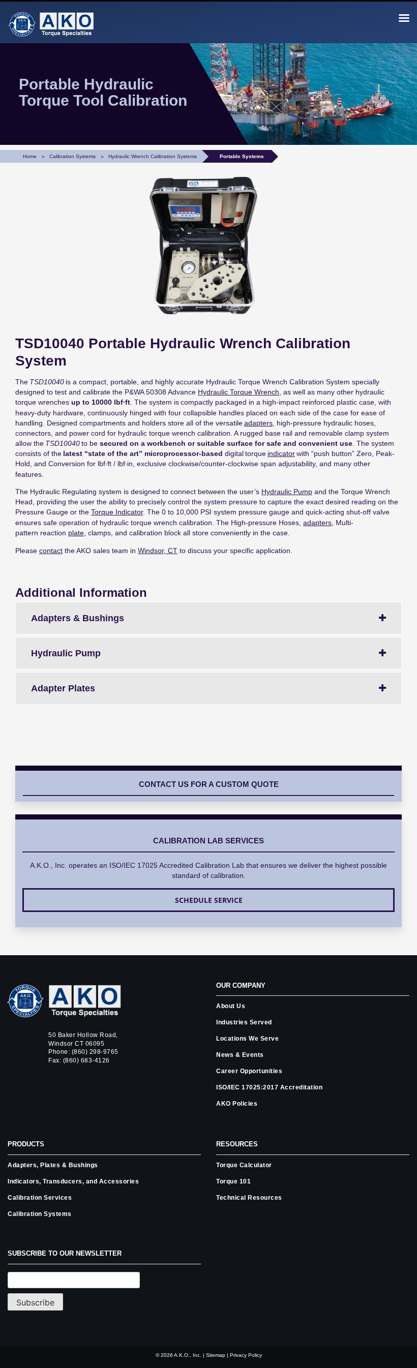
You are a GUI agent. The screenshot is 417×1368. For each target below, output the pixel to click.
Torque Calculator (244, 1165)
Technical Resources (249, 1197)
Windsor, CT (157, 550)
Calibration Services (40, 1197)
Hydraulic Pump (286, 492)
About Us (230, 1006)
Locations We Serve (247, 1038)
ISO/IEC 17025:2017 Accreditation (269, 1087)
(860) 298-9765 (95, 1051)
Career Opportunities (249, 1071)
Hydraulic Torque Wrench (238, 392)
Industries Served (244, 1022)
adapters (317, 523)
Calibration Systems (40, 1214)
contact (51, 550)
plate (76, 533)
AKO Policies (236, 1103)
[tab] (208, 618)
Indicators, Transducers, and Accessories (73, 1181)
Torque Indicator (117, 512)
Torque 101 (233, 1181)
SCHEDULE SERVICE (209, 900)
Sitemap (215, 1355)
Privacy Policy (246, 1355)
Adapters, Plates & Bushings (53, 1165)
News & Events (240, 1054)
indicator (281, 453)
